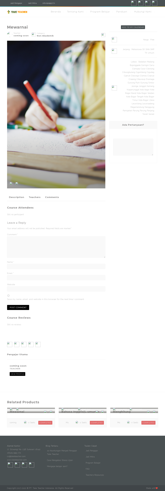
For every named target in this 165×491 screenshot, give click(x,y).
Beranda (56, 11)
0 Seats (31, 422)
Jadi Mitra (32, 3)
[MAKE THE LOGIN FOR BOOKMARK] (11, 184)
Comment (12, 234)
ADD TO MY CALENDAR (133, 27)
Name (10, 262)
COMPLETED (45, 423)
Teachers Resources (95, 475)
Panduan (121, 11)
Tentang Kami (75, 11)
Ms (67, 422)
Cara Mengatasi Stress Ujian (60, 460)
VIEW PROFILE (17, 374)
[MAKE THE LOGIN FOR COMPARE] (16, 184)
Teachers (35, 197)
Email (10, 273)
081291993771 (49, 3)
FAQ (87, 469)
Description (16, 197)
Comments (52, 197)
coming (13, 422)
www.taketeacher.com (17, 460)
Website (11, 284)
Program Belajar (100, 11)
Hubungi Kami (143, 11)
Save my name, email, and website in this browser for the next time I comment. (46, 299)
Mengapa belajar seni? (57, 466)
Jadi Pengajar (16, 3)
